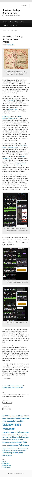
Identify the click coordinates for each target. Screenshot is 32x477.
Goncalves (25, 432)
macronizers (17, 442)
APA (19, 416)
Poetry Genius (19, 387)
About (22, 21)
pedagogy (20, 385)
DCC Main (5, 25)
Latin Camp (20, 439)
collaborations (10, 385)
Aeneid (5, 415)
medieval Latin (5, 445)
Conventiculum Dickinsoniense (18, 418)
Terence (14, 450)
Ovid (20, 445)
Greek (18, 435)
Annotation (5, 387)
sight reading (6, 450)
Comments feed (6, 465)
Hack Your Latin (7, 437)
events (16, 385)
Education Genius (12, 118)
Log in (4, 461)
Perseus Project (5, 448)
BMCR (27, 415)
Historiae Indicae (18, 437)
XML (11, 455)
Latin (16, 439)
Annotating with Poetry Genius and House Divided (12, 39)
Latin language (5, 442)
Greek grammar (24, 435)
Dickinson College (14, 21)
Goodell (4, 435)
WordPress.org (6, 467)
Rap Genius (5, 116)
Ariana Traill (23, 415)
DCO (21, 421)
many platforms (11, 100)
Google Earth (9, 435)
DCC (18, 421)
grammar (14, 435)
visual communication (21, 450)
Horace (4, 439)
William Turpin (18, 452)
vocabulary (7, 452)
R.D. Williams (13, 448)
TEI (11, 450)
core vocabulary (9, 421)
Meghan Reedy (13, 445)
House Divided (11, 387)
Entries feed (5, 463)
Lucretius (12, 442)
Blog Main (5, 21)
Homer (27, 437)
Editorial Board (13, 25)
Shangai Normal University (22, 448)
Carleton (4, 418)
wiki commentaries (12, 109)
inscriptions (8, 439)
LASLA (13, 439)
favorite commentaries (12, 432)
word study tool (6, 455)
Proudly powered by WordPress (16, 473)
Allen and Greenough (12, 415)
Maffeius (23, 442)
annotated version (12, 147)
